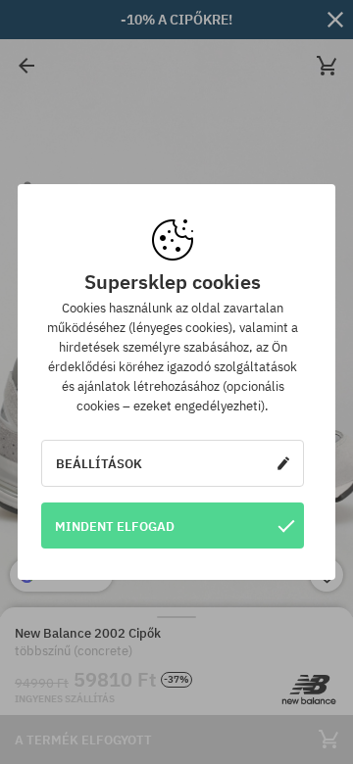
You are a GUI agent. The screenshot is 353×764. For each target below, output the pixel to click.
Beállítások (99, 463)
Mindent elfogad (115, 526)
